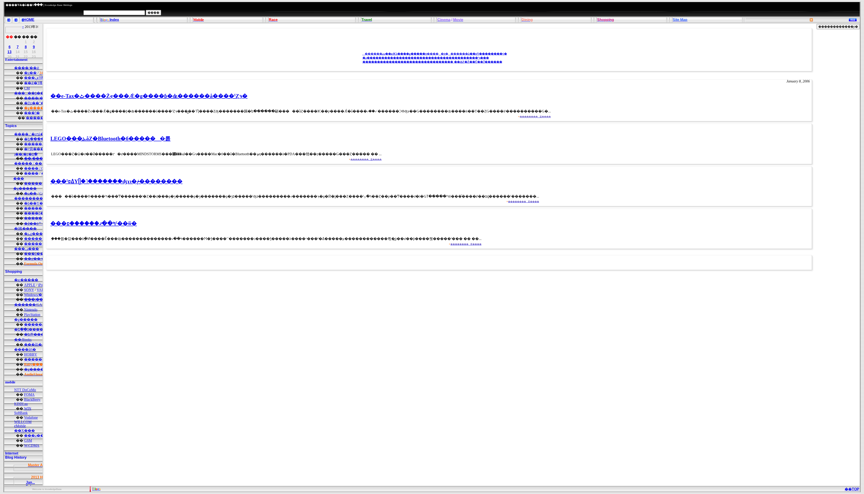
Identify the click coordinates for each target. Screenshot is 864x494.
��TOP (852, 489)
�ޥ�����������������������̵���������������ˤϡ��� (425, 57)
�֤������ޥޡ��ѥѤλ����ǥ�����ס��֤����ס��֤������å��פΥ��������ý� (434, 53)
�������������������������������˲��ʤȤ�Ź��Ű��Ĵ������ (432, 62)
